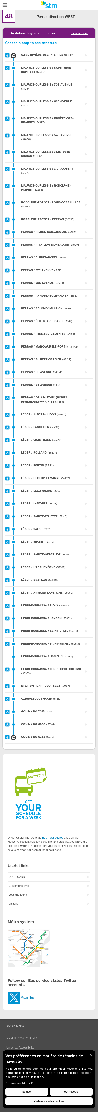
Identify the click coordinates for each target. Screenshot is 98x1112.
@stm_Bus (27, 997)
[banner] (49, 4)
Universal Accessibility (20, 1047)
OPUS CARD (17, 877)
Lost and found (18, 894)
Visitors (13, 903)
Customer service (19, 886)
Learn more (79, 33)
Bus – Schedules (52, 837)
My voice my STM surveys (22, 1037)
